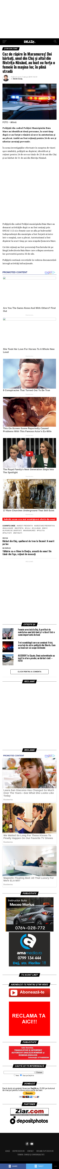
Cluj (28, 528)
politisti (8, 533)
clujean (37, 528)
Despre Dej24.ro (18, 1151)
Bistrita (19, 528)
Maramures (29, 531)
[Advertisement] (29, 19)
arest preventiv (25, 526)
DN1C (45, 528)
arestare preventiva (45, 526)
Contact (30, 1151)
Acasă (7, 1151)
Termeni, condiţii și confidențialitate (30, 1154)
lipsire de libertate (13, 531)
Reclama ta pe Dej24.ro (45, 1151)
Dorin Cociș (17, 79)
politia (41, 531)
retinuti (18, 533)
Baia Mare (8, 528)
